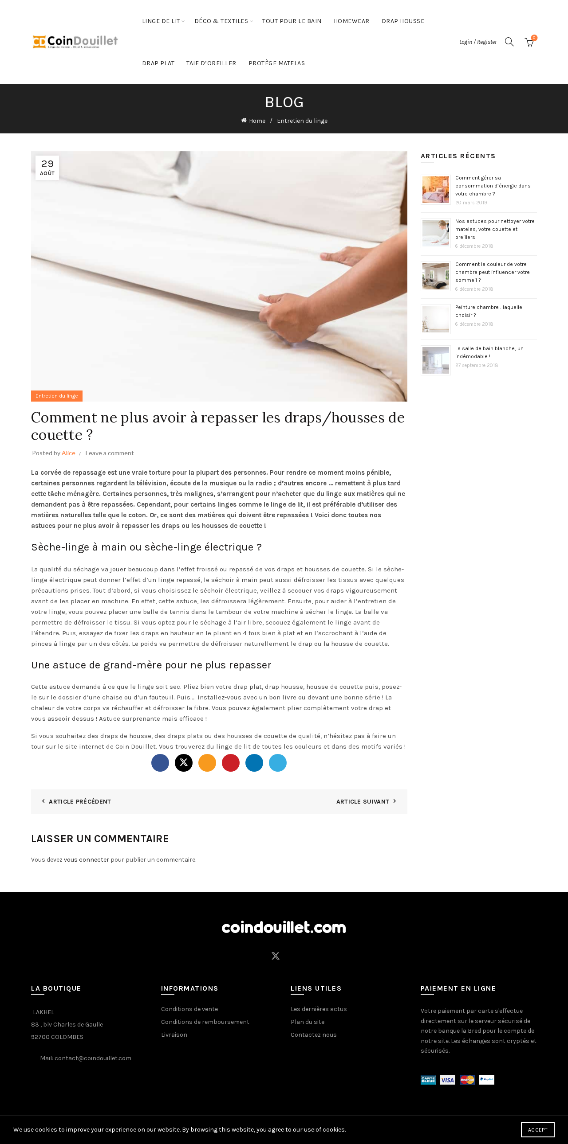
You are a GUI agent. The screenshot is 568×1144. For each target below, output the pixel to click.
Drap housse (403, 21)
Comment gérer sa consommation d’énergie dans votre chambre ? (493, 186)
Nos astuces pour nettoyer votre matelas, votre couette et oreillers (495, 229)
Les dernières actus (319, 1009)
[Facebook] (160, 763)
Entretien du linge (302, 121)
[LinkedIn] (254, 763)
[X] (184, 763)
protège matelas (276, 63)
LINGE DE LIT (161, 21)
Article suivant (363, 801)
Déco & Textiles (221, 21)
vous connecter (86, 859)
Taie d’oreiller (211, 63)
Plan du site (307, 1022)
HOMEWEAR (352, 21)
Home (257, 121)
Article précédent (80, 801)
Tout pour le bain (292, 21)
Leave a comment (110, 453)
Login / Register (478, 42)
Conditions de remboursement (205, 1022)
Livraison (174, 1035)
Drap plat (158, 63)
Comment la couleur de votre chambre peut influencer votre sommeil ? (492, 272)
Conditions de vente (189, 1009)
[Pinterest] (231, 763)
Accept (538, 1130)
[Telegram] (278, 763)
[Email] (207, 763)
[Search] (509, 41)
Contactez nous (314, 1035)
